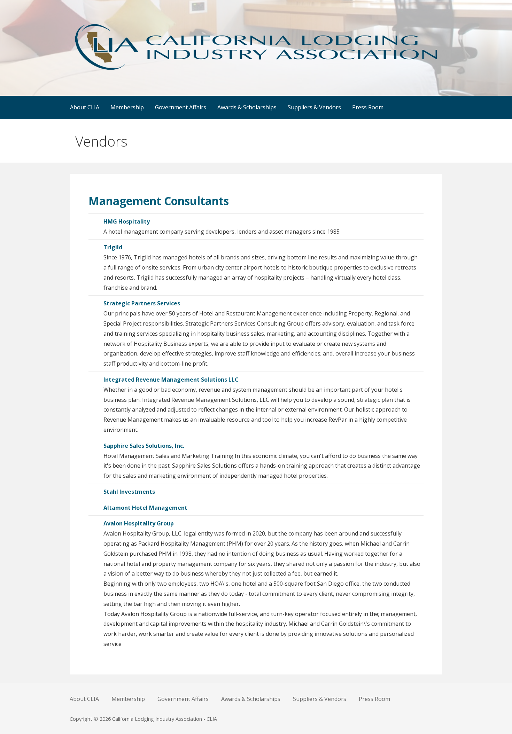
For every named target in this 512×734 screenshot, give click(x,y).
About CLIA (84, 107)
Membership (127, 107)
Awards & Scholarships (247, 107)
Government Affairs (180, 107)
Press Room (367, 107)
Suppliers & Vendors (314, 107)
